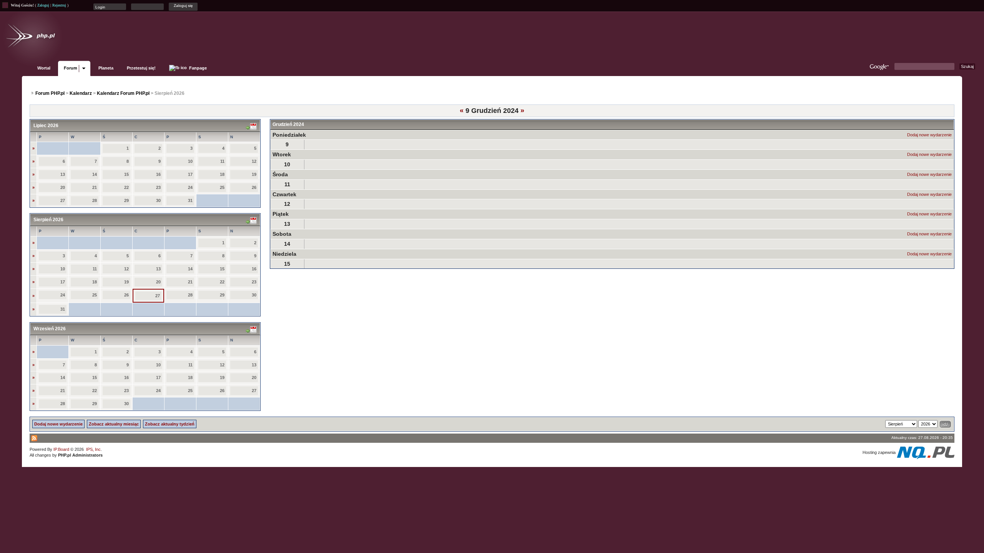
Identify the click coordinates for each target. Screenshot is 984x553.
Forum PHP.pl (50, 93)
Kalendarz (81, 93)
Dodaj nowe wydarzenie (929, 134)
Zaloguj (43, 5)
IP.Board (61, 449)
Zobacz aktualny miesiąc (114, 424)
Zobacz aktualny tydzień (169, 424)
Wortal (43, 68)
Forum (70, 68)
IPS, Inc (93, 449)
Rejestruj (59, 5)
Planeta (105, 68)
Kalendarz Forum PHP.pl (123, 93)
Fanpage (197, 68)
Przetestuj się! (141, 68)
